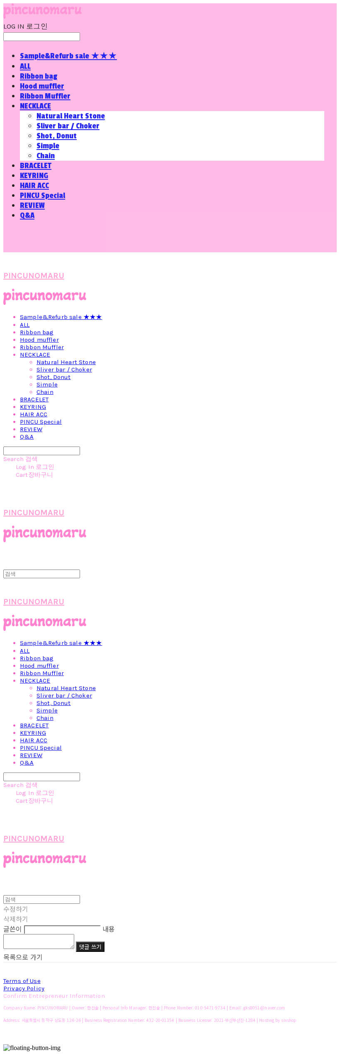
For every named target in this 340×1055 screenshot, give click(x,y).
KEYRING (34, 176)
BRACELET (35, 166)
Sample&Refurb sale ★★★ (68, 56)
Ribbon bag (38, 76)
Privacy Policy (23, 988)
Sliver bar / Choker (68, 126)
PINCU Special (42, 195)
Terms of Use (22, 981)
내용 (108, 929)
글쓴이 (12, 929)
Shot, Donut (56, 136)
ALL (25, 66)
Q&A (27, 215)
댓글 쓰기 (90, 947)
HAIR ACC (34, 186)
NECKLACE (35, 106)
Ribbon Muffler (45, 96)
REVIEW (32, 205)
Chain (45, 156)
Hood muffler (42, 86)
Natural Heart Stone (70, 116)
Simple (47, 146)
